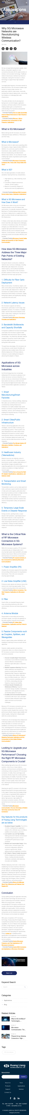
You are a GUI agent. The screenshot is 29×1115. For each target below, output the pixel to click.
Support (7, 1089)
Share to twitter (7, 48)
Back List (9, 973)
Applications (14, 13)
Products (7, 1086)
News (21, 1082)
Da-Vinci (17, 1112)
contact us (8, 933)
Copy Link (15, 48)
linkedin (18, 1098)
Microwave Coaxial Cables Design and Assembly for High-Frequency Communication (14, 240)
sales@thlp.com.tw (16, 1105)
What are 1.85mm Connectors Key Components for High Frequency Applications (12, 120)
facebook (10, 1098)
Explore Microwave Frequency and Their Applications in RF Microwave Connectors (12, 943)
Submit (23, 1076)
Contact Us (7, 1092)
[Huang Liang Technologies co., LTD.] (8, 3)
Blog (22, 13)
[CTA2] (14, 961)
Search (25, 987)
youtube (14, 1098)
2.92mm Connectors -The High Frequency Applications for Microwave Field (14, 592)
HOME (6, 13)
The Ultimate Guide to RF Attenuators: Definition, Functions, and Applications (14, 445)
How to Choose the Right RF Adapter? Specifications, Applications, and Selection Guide (14, 474)
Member (21, 1089)
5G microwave (8, 1052)
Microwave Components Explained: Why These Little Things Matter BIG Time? (14, 162)
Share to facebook (11, 48)
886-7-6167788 (9, 1103)
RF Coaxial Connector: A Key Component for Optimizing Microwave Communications (14, 559)
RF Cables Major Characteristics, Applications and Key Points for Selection (14, 624)
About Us (7, 1082)
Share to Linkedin (3, 48)
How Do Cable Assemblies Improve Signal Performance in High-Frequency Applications (14, 114)
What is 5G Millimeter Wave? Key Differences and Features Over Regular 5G (13, 884)
